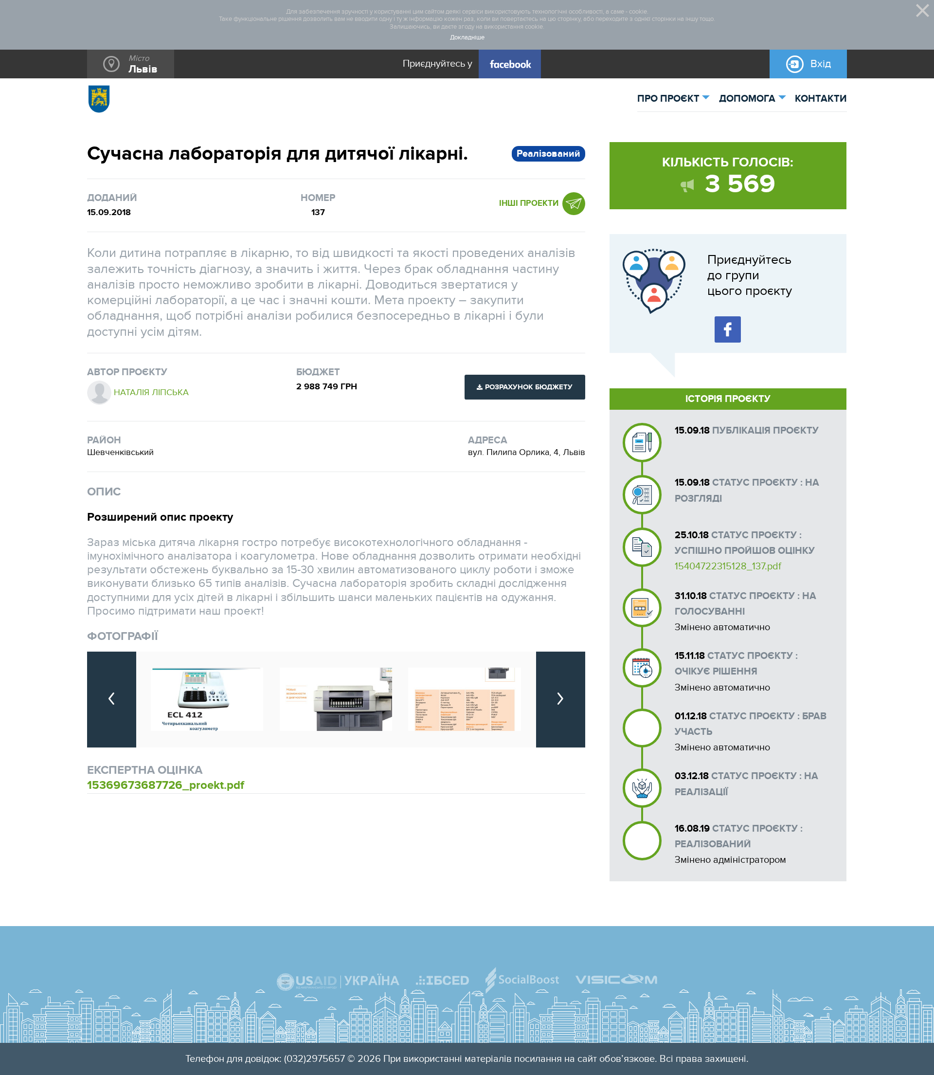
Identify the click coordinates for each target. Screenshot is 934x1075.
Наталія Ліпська (151, 392)
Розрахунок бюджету (529, 387)
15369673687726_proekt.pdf (165, 785)
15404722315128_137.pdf (728, 566)
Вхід (820, 63)
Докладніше (467, 37)
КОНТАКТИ (821, 99)
